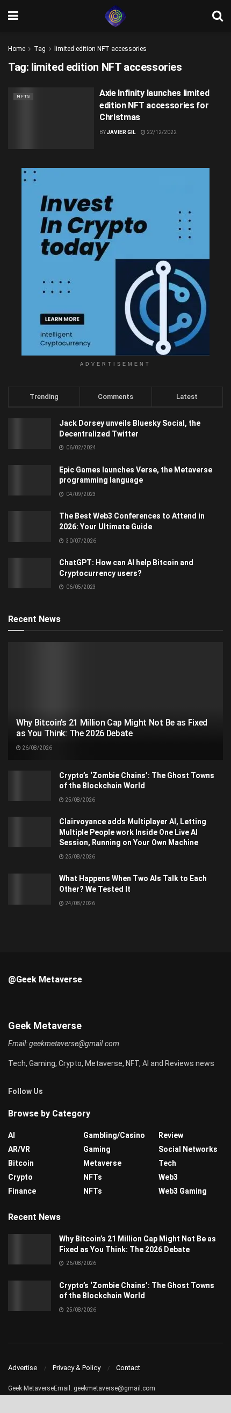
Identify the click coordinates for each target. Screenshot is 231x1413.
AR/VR (19, 1149)
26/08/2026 (36, 748)
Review (170, 1135)
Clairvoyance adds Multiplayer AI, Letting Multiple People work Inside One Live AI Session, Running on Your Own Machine (132, 832)
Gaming (97, 1149)
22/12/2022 (161, 132)
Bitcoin (21, 1163)
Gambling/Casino (114, 1135)
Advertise (22, 1368)
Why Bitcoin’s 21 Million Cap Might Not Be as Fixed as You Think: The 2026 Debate (111, 728)
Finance (22, 1191)
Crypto (20, 1177)
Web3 (168, 1177)
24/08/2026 (79, 903)
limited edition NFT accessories (100, 49)
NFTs (23, 96)
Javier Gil (121, 132)
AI (11, 1135)
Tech (167, 1163)
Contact (128, 1368)
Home (16, 49)
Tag (40, 49)
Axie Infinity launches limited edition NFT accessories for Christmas (154, 105)
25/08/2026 (79, 800)
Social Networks (188, 1149)
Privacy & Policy (76, 1368)
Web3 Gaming (182, 1191)
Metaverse (102, 1163)
